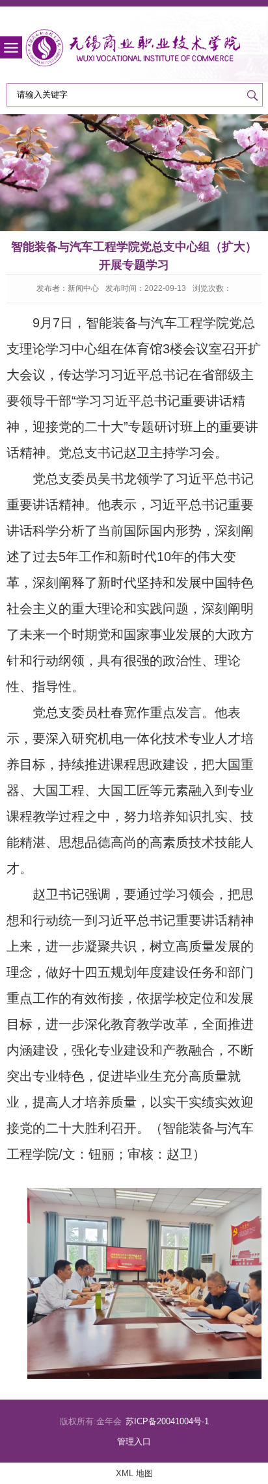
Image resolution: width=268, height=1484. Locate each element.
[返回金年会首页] (134, 48)
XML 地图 (134, 1473)
